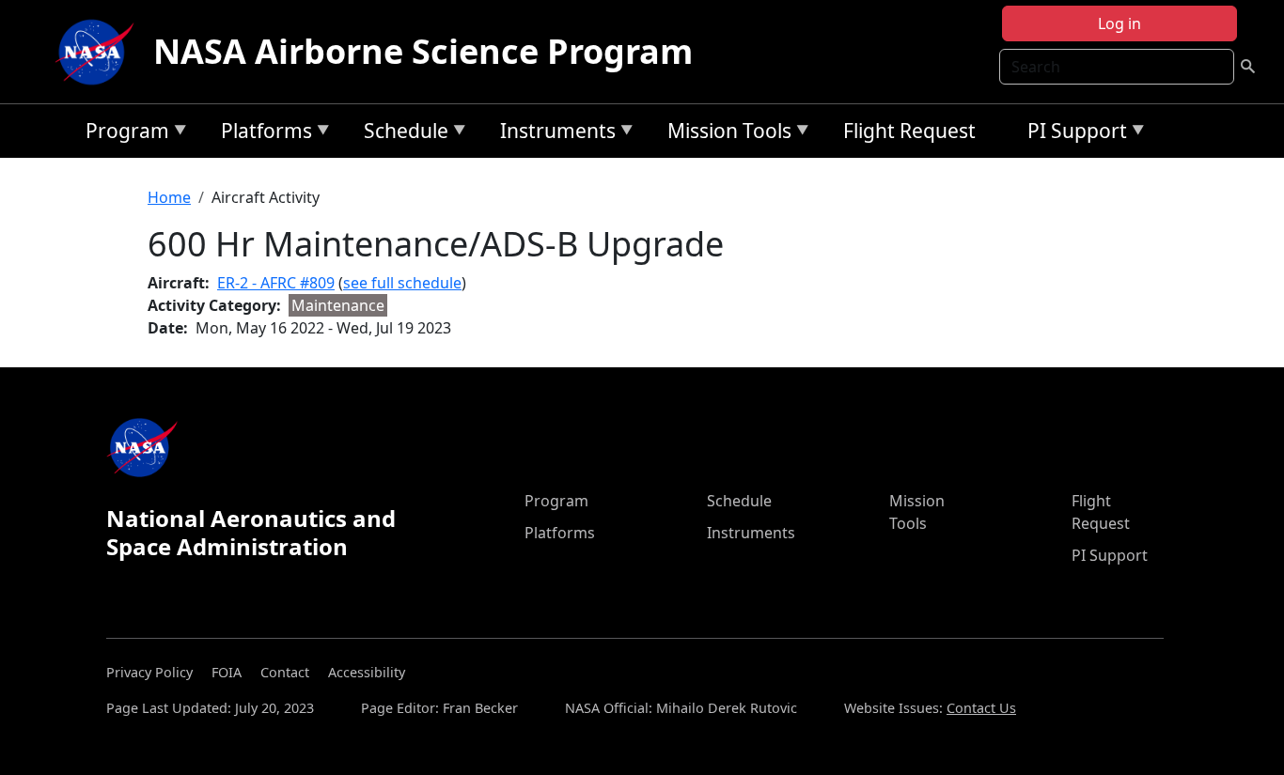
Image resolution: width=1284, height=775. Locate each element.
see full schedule (402, 282)
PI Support (1072, 133)
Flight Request (909, 130)
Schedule (401, 133)
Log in (1119, 23)
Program (122, 133)
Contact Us (981, 708)
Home (169, 197)
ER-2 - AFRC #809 (276, 282)
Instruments (553, 133)
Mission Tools (724, 133)
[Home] (98, 52)
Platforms (261, 133)
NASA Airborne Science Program (423, 51)
